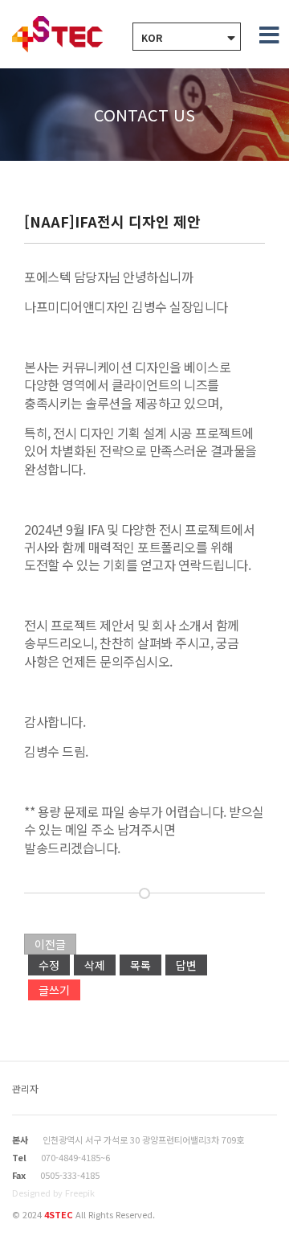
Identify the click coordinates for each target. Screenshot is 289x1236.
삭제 (94, 965)
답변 (186, 965)
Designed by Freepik (53, 1192)
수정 (49, 965)
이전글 (50, 944)
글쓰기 (54, 990)
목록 (140, 965)
